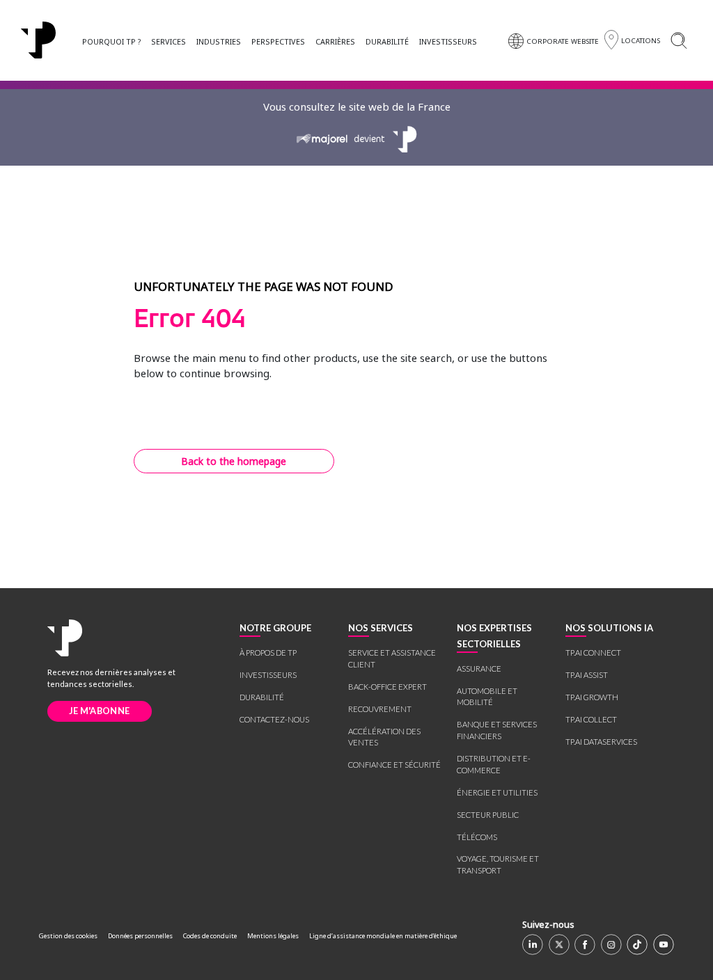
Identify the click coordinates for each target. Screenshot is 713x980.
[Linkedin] (532, 944)
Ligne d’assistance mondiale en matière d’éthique (383, 935)
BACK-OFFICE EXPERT (387, 686)
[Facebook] (584, 944)
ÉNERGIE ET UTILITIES (497, 792)
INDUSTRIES (218, 41)
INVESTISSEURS (448, 41)
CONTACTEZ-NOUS (274, 719)
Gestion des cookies (68, 935)
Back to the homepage (233, 461)
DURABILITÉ (387, 41)
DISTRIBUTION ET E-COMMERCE (494, 764)
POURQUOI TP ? (111, 41)
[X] (559, 944)
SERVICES (168, 41)
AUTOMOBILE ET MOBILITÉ (487, 696)
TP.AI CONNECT (593, 652)
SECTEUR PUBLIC (488, 814)
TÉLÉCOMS (477, 836)
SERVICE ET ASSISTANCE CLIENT (392, 658)
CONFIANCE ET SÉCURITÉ (394, 764)
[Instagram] (611, 944)
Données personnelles (140, 935)
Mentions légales (273, 935)
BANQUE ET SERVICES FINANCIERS (497, 730)
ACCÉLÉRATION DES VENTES (384, 737)
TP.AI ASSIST (586, 674)
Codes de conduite (210, 935)
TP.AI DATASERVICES (601, 741)
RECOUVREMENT (380, 708)
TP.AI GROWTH (591, 697)
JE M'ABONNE (99, 710)
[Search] (678, 40)
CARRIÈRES (335, 41)
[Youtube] (663, 944)
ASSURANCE (479, 668)
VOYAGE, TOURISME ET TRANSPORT (498, 864)
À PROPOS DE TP (268, 652)
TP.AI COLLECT (591, 719)
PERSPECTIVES (278, 41)
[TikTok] (637, 944)
